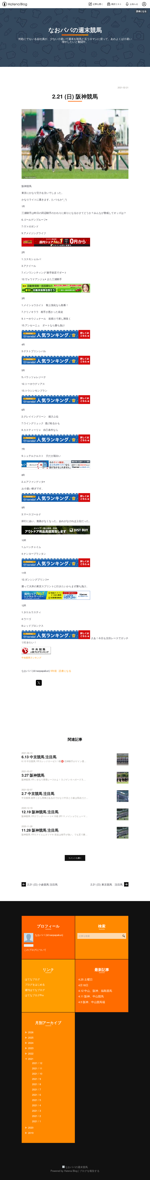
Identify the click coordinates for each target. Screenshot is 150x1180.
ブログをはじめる (35, 984)
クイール (31, 266)
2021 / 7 (36, 1089)
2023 (30, 1048)
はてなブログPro (34, 995)
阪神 (24, 186)
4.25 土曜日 (85, 979)
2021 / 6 (36, 1094)
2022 (30, 1053)
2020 (30, 1127)
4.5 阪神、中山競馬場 (91, 1002)
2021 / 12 (37, 1063)
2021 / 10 (37, 1073)
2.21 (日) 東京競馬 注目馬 (107, 884)
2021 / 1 (36, 1121)
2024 (30, 1043)
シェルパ (36, 259)
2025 (30, 1037)
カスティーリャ (32, 430)
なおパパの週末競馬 (75, 30)
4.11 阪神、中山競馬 (91, 996)
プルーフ (41, 219)
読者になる (141, 11)
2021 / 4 (36, 1105)
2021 (30, 1059)
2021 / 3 (36, 1110)
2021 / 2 (36, 1116)
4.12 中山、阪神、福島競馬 (95, 991)
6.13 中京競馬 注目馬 (39, 757)
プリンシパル (38, 351)
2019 (30, 1133)
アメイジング (31, 233)
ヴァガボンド (31, 226)
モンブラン (41, 390)
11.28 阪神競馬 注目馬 (40, 830)
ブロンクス (37, 625)
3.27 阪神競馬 (33, 775)
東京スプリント (45, 586)
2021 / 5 (36, 1100)
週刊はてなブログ (35, 990)
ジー (41, 377)
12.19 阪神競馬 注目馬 (40, 812)
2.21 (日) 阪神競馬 (75, 96)
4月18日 (83, 985)
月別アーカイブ (48, 1022)
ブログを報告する (89, 1171)
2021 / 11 (37, 1068)
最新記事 (101, 969)
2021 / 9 (36, 1079)
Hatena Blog (70, 1171)
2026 (30, 1032)
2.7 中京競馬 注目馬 (38, 794)
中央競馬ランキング (31, 657)
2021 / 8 (36, 1084)
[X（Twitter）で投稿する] (39, 683)
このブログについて (35, 949)
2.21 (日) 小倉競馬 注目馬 (42, 884)
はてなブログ (32, 979)
